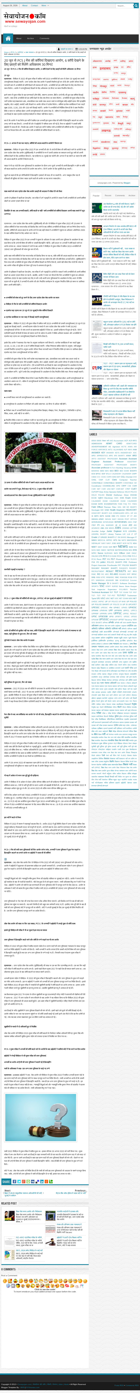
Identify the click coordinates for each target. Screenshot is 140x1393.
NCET (119, 543)
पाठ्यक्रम (134, 713)
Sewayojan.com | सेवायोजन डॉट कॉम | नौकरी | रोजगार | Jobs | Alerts (43, 1384)
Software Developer (128, 583)
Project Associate (99, 565)
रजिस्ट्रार (94, 749)
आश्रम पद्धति (118, 638)
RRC (117, 577)
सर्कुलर (109, 774)
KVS (125, 531)
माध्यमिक (127, 737)
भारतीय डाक (118, 734)
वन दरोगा (131, 759)
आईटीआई (95, 632)
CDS (114, 477)
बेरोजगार (119, 731)
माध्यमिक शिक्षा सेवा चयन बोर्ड (118, 740)
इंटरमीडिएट (110, 641)
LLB (128, 534)
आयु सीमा (129, 635)
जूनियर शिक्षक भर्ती (123, 689)
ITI (98, 525)
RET (129, 571)
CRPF (123, 486)
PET (104, 559)
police (103, 562)
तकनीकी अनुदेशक (107, 698)
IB (92, 516)
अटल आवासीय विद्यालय (130, 623)
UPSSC (127, 617)
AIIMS (130, 447)
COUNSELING (109, 486)
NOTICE (110, 550)
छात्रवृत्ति (111, 689)
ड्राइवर (99, 698)
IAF (132, 513)
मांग (122, 737)
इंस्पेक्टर (98, 644)
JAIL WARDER (107, 525)
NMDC (103, 550)
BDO (102, 471)
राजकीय (114, 749)
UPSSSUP (114, 620)
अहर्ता (135, 629)
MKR (22, 1387)
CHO (135, 477)
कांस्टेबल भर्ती (124, 677)
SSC (102, 586)
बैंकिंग (96, 734)
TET (111, 592)
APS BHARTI (119, 456)
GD (124, 507)
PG (108, 559)
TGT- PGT (101, 595)
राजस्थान (95, 752)
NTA (135, 550)
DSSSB (133, 495)
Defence (120, 492)
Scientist (133, 580)
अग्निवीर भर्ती (118, 623)
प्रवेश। (128, 725)
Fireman (107, 507)
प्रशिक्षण (100, 728)
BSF (103, 474)
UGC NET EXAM (121, 598)
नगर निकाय (133, 701)
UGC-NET (133, 598)
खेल (98, 683)
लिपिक (101, 759)
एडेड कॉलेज (109, 665)
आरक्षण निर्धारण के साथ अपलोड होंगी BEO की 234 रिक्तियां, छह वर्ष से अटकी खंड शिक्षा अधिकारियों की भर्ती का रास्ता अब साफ (119, 229)
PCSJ (94, 559)
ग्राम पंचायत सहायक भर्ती (112, 686)
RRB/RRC (110, 577)
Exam (128, 498)
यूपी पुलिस (100, 746)
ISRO (130, 522)
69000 (94, 441)
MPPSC (109, 540)
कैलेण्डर (109, 680)
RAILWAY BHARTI (109, 568)
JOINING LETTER (129, 528)
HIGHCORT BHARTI (100, 513)
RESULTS (120, 571)
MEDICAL (101, 540)
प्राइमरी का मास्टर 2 (67, 49)
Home (8, 38)
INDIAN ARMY (98, 519)
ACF (126, 441)
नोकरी (101, 707)
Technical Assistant (100, 592)
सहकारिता (94, 777)
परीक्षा (98, 713)
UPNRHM (103, 610)
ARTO (94, 459)
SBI (116, 580)
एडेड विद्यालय (101, 668)
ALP (125, 450)
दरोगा (116, 698)
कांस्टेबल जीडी (114, 677)
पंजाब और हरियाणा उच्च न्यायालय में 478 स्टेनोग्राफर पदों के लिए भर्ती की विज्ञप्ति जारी (69, 1224)
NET (115, 547)
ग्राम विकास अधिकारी (126, 686)
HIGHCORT (131, 510)
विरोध (127, 761)
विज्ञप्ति (112, 761)
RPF (129, 574)
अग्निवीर (111, 622)
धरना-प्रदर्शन (121, 701)
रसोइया (108, 749)
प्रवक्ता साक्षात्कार (108, 725)
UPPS (110, 614)
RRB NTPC (101, 577)
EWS (122, 498)
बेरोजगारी (125, 731)
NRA (130, 550)
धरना (114, 701)
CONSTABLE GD (130, 483)
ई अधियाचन (105, 644)
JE (116, 525)
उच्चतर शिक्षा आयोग (130, 647)
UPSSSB (95, 620)
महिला (119, 737)
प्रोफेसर (119, 728)
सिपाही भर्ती (113, 777)
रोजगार (129, 755)
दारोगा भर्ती (129, 698)
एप (107, 668)
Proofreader (112, 565)
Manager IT (132, 537)
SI (108, 583)
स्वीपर (106, 783)
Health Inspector (117, 510)
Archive (30, 38)
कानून (100, 677)
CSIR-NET (120, 489)
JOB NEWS (109, 528)
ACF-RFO (133, 441)
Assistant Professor (113, 461)
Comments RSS (132, 1385)
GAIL (119, 507)
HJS (110, 513)
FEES (134, 504)
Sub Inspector (98, 589)
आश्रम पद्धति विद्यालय (130, 638)
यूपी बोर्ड (134, 746)
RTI (93, 580)
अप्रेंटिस (130, 625)
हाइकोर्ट (117, 783)
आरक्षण (97, 638)
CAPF (134, 474)
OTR (100, 556)
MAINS (123, 537)
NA (119, 540)
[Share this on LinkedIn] (42, 1181)
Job (102, 528)
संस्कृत (134, 774)
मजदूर (130, 734)
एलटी (122, 668)
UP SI (125, 604)
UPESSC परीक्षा (106, 608)
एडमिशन (97, 665)
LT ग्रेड (117, 537)
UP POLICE (113, 602)
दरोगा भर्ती (121, 698)
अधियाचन (95, 625)
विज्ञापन (117, 761)
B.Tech (113, 468)
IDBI (113, 516)
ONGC (134, 553)
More (44, 5)
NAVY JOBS (111, 543)
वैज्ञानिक (99, 765)
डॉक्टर (94, 698)
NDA (135, 543)
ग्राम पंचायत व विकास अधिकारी (127, 683)
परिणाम (94, 713)
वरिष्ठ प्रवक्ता (99, 761)
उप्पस (120, 662)
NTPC (94, 553)
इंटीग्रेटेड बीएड (132, 641)
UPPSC (21, 52)
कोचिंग (131, 680)
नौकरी (119, 707)
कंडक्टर (94, 674)
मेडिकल (119, 743)
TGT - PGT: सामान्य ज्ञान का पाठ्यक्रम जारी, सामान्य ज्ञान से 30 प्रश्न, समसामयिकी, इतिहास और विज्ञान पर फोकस (120, 366)
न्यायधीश (134, 707)
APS (111, 456)
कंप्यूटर (110, 674)
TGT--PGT (111, 595)
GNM (107, 510)
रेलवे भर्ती (109, 755)
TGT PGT (133, 592)
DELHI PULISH (98, 495)
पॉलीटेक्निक (119, 719)
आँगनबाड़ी (116, 632)
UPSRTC (118, 617)
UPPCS (134, 610)
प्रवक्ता (126, 722)
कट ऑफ (128, 671)
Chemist (129, 477)
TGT (116, 592)
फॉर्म (96, 731)
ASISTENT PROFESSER (108, 459)
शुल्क (108, 771)
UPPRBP (95, 614)
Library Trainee (114, 534)
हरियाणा (111, 783)
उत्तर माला (134, 659)
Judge (102, 531)
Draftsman (118, 495)
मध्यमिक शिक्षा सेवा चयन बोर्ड (107, 737)
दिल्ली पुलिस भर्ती (101, 701)
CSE (129, 486)
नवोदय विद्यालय (106, 704)
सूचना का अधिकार (131, 777)
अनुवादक (124, 626)
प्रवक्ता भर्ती (133, 722)
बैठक (100, 734)
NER (110, 547)
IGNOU (123, 516)
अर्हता (135, 626)
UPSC (94, 616)
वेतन (135, 761)
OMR (128, 553)
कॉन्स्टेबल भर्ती (123, 680)
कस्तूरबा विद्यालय (124, 674)
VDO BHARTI (97, 623)
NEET (94, 547)
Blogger (127, 183)
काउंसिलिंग (95, 677)
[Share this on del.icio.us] (37, 1181)
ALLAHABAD (118, 450)
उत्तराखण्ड (108, 662)
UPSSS (134, 617)
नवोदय (98, 704)
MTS (115, 540)
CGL (123, 477)
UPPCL (126, 610)
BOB (93, 474)
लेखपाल (106, 758)
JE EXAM (123, 525)
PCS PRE (127, 556)
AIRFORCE (102, 450)
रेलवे (103, 755)
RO (98, 574)
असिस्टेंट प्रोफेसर (98, 628)
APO (94, 456)
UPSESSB (103, 616)
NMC (98, 550)
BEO (116, 471)
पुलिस (116, 716)
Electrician (108, 498)
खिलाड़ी (94, 683)
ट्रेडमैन (134, 692)
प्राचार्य (105, 728)
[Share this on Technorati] (51, 1181)
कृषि (130, 677)
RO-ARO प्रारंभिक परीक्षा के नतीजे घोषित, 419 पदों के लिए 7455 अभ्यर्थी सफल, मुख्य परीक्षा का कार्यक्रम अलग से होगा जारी (29, 1237)
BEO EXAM (124, 471)
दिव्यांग (110, 701)
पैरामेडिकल (102, 719)
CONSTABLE (97, 483)
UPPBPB (118, 610)
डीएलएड (134, 695)
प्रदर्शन (126, 719)
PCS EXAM (112, 556)
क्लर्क (135, 680)
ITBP (135, 522)
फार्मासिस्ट (129, 728)
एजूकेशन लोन (127, 662)
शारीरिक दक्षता (106, 765)
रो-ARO (123, 755)
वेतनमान (94, 765)
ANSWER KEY (98, 453)
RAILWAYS (123, 568)
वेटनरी (131, 761)
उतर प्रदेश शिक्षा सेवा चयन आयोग (111, 653)
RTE (135, 577)
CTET (127, 489)
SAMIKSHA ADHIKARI (105, 580)
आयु (125, 635)
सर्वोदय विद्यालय (121, 774)
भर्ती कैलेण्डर (110, 734)
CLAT (108, 480)
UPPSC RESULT (130, 614)
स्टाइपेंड (130, 780)
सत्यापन (122, 771)
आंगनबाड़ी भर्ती (132, 632)
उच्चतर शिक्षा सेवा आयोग (116, 650)
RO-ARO (114, 574)
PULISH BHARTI (129, 565)
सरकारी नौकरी (101, 774)
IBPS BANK (105, 516)
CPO (118, 486)
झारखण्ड (103, 692)
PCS (105, 556)
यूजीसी (94, 746)
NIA (135, 547)
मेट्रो (115, 743)
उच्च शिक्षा (133, 644)
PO (97, 562)
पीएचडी (106, 716)
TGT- (94, 595)
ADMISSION (97, 444)
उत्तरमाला (101, 662)
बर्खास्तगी (105, 731)
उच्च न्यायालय (30, 52)
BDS (107, 471)
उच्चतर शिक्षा (119, 647)
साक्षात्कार (101, 777)
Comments (44, 38)
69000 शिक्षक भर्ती (103, 441)
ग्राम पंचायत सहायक (98, 686)
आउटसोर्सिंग (108, 632)
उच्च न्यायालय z (124, 644)
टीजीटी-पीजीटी (127, 692)
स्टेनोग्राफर (99, 783)
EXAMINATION (110, 504)
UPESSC (96, 607)
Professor (133, 562)
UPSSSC (104, 619)
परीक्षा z (104, 713)
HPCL (127, 513)
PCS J (13, 52)
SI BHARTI (114, 583)
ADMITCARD (131, 444)
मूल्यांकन (110, 743)
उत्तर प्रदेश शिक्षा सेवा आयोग (124, 656)
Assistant (123, 459)
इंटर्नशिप (123, 641)
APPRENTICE (102, 456)
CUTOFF (95, 492)
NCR (125, 543)
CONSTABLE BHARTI (113, 483)
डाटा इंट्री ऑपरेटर (112, 695)
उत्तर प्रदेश (128, 652)
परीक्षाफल (120, 713)
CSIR (134, 486)
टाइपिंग (109, 692)
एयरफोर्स (117, 668)
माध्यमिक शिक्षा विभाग (101, 740)
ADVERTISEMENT (99, 447)
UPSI (111, 617)
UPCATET (132, 604)
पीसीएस (111, 716)
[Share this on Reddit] (46, 1181)
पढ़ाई (129, 710)
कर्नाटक (115, 674)
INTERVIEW (97, 522)
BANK (134, 468)
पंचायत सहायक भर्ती (121, 710)
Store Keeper (131, 586)
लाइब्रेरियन (95, 759)
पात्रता (94, 716)
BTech (108, 474)
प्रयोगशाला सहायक (118, 722)
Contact (34, 5)
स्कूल (119, 780)
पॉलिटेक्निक (111, 719)
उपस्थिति (115, 662)
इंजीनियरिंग (102, 641)
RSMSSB (123, 577)
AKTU (110, 450)
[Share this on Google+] (23, 1181)
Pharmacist (120, 559)
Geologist (96, 510)
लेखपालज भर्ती (123, 759)
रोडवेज (135, 755)
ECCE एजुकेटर (97, 498)
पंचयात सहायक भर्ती (98, 710)
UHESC (95, 602)
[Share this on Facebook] (14, 1181)
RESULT (110, 571)
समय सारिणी (129, 771)
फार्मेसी (135, 728)
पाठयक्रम (127, 713)
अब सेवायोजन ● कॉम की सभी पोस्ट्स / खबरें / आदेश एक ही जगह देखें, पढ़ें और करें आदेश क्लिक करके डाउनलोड (119, 207)
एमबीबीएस (111, 668)
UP (106, 602)
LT (132, 534)
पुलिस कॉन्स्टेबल (124, 716)
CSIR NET (96, 489)
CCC (98, 477)
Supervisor (112, 589)
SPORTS (95, 586)
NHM (131, 547)
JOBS (118, 528)
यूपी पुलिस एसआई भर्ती (112, 746)
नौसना (124, 707)
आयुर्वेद (135, 635)
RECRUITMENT (98, 571)
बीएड (114, 731)
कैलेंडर (104, 680)
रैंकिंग (114, 755)
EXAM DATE (97, 504)
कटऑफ (134, 671)
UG (98, 598)
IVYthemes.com (32, 1387)
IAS (135, 513)
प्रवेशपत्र (134, 725)
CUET (134, 489)
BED (112, 471)
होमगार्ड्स (105, 786)
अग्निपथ (105, 623)
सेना (93, 780)
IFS (117, 516)
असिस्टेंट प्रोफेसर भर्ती (113, 628)
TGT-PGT (121, 595)
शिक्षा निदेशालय (121, 768)
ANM (135, 450)
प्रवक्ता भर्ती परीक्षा (97, 725)
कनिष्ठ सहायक (102, 674)
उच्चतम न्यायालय (98, 647)
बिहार (110, 731)
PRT (119, 565)
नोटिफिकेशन (108, 707)
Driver (126, 495)
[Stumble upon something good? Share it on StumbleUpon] (28, 1181)
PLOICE (134, 559)
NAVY (103, 543)
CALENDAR (116, 474)
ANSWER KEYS (112, 453)
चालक (101, 689)
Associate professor (101, 468)
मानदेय (131, 740)
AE (109, 447)
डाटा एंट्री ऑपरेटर (125, 695)
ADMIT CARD (114, 443)
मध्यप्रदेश (95, 737)
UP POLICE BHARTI (100, 604)
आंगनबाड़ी (123, 632)
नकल (127, 701)
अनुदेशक (117, 626)
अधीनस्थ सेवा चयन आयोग (107, 626)
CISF (101, 480)
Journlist (95, 531)
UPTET (121, 620)
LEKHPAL (132, 531)
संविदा (129, 774)
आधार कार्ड (107, 635)
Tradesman (132, 595)
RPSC (134, 574)
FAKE (120, 504)
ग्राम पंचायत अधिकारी (108, 683)
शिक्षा (102, 768)
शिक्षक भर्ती (127, 764)
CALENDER (126, 474)
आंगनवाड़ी (94, 635)
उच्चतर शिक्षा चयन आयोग (100, 650)
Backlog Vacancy (123, 468)
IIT (128, 516)
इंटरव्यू (117, 641)
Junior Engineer (114, 531)
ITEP (94, 525)
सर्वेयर (114, 774)
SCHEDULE (124, 580)
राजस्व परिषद (102, 753)
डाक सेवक (101, 695)
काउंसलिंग (133, 674)
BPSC (98, 474)
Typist (94, 598)
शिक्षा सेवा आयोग (132, 768)
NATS (124, 540)
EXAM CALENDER (129, 501)
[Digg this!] (32, 1181)
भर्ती (103, 734)
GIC (102, 510)
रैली (118, 755)
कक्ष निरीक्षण (121, 671)
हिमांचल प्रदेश (132, 783)
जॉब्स (93, 692)
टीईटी (114, 692)
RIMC (94, 574)
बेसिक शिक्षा (133, 731)
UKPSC (101, 602)
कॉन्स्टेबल (115, 680)
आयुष (93, 638)
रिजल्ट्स (134, 752)
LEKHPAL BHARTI (99, 534)
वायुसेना (106, 761)
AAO (111, 441)
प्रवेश (116, 725)
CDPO (109, 477)
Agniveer (116, 447)
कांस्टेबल (106, 677)
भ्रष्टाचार (125, 734)
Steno (121, 586)
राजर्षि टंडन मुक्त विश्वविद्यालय (127, 749)
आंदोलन (100, 635)
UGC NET (110, 598)
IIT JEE (133, 516)
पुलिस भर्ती (133, 716)
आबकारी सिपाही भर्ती (117, 635)
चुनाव (105, 689)
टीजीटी (119, 692)
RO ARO (105, 574)
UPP (111, 610)
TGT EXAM (123, 592)
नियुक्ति (134, 704)
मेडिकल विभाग (127, 743)
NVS (116, 553)
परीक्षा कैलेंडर (112, 713)
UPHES (124, 608)
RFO (135, 571)
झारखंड (98, 692)
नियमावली (127, 704)
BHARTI (133, 471)
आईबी (101, 632)
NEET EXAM (103, 547)
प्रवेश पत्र (121, 725)
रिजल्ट (128, 752)
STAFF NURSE (112, 586)
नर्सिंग (93, 704)
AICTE (123, 447)
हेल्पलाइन (94, 786)
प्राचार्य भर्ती (112, 728)
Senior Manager (99, 583)
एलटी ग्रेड (129, 668)
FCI (129, 504)
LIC (124, 534)
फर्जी (124, 728)
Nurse (100, 553)
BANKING (95, 471)
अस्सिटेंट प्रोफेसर (127, 629)
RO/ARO (122, 574)
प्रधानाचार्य (98, 722)
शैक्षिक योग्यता (114, 771)
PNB (93, 562)
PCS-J (134, 556)
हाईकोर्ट (123, 783)
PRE (125, 562)
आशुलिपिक (109, 638)
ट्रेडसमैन (94, 695)
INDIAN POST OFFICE (127, 519)
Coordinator (96, 486)
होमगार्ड (99, 786)
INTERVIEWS (120, 522)
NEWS (123, 546)
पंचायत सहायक (109, 710)
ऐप (109, 671)
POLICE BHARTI (114, 562)
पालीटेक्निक (99, 716)
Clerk (114, 480)
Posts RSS (119, 1385)
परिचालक (134, 710)
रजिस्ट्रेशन (101, 749)
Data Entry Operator (107, 492)
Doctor (109, 495)
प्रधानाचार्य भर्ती (107, 722)
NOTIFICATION (121, 550)
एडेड (102, 665)
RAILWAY (96, 568)
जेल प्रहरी (133, 689)
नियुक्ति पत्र (95, 707)
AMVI (130, 450)
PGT (113, 559)
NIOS (94, 550)
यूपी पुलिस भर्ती (125, 746)
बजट (100, 731)
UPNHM (95, 610)
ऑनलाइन (114, 671)
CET (118, 477)
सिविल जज (121, 777)
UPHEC (117, 608)
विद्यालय (122, 761)
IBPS (96, 516)
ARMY (128, 456)
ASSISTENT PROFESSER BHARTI (120, 465)
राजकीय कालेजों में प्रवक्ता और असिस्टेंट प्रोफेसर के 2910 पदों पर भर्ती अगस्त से (69, 1211)
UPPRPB (103, 614)
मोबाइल (135, 743)
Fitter (114, 507)
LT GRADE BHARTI (106, 537)
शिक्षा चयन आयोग (110, 768)
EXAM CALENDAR (111, 501)
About (24, 5)
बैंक (93, 734)
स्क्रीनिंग (124, 780)
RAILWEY (133, 568)
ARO (134, 455)
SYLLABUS (123, 589)
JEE (130, 525)
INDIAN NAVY (110, 519)
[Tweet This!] (19, 1181)
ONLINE (95, 556)
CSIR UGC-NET (108, 489)
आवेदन (103, 638)
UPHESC (133, 607)
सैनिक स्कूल (112, 780)
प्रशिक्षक (94, 728)
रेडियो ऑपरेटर (96, 755)
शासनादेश (115, 765)
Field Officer (97, 507)
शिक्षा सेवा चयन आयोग (99, 771)
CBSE (94, 477)
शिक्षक (120, 765)
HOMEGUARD (118, 513)
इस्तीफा (94, 644)
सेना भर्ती (98, 780)
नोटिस (114, 707)
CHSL (94, 480)
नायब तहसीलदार (117, 704)
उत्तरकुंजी (94, 662)
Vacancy (128, 620)
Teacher (133, 589)
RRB (93, 577)
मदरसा (135, 734)
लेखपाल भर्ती (114, 759)
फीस (93, 731)
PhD (128, 559)
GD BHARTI (132, 507)
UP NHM (122, 602)
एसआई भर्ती (105, 671)
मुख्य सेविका (103, 743)
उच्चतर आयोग (109, 647)
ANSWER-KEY (126, 453)
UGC (103, 598)
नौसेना (129, 707)
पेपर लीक (95, 719)
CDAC (103, 477)
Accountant (118, 441)
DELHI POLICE (131, 492)
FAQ (125, 504)
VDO (135, 620)
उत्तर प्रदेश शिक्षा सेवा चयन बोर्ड (120, 659)
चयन (97, 689)
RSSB (130, 577)
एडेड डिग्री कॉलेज (120, 665)
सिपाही (107, 777)
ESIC (116, 498)
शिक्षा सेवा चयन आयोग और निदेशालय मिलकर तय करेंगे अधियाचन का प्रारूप (29, 1211)
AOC (135, 453)
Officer (122, 553)
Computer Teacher (128, 480)
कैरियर (99, 680)
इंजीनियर (94, 641)
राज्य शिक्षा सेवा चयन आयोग (116, 753)
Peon (99, 559)
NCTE (129, 543)
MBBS (94, 540)
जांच (115, 689)
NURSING (108, 553)
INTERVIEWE (108, 522)
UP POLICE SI (116, 604)
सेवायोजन (105, 780)
